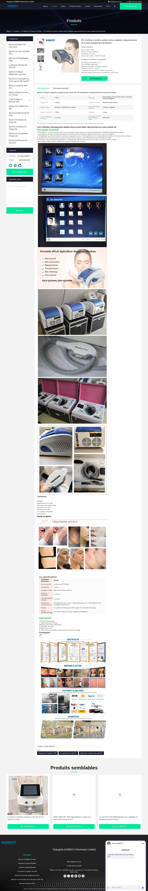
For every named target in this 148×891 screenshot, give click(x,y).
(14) (18, 135)
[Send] (143, 888)
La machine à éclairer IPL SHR (31, 31)
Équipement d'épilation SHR (47, 753)
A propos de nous (75, 6)
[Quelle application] (15, 165)
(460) (19, 59)
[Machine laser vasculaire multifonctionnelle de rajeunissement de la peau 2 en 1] (74, 795)
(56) (17, 73)
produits (16, 31)
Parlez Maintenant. (131, 6)
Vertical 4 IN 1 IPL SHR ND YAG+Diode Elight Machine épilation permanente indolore (119, 818)
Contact (87, 6)
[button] (40, 69)
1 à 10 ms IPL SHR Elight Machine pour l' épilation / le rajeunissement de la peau (26, 818)
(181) (19, 53)
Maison (8, 31)
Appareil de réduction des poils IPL (91, 753)
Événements (98, 6)
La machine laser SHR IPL (68, 753)
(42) (18, 66)
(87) (19, 80)
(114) (17, 46)
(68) (18, 107)
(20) (17, 128)
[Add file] (108, 888)
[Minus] (143, 843)
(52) (18, 94)
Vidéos (63, 6)
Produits (54, 6)
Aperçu (45, 6)
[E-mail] (19, 165)
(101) (19, 114)
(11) (17, 121)
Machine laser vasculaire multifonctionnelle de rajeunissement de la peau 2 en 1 (69, 818)
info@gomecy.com (116, 1)
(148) (16, 100)
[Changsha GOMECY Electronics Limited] (12, 6)
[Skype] (10, 165)
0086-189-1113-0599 (135, 1)
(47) (18, 87)
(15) (18, 142)
